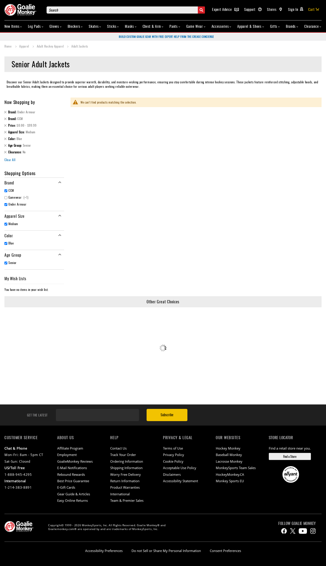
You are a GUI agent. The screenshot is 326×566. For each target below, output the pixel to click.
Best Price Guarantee (73, 481)
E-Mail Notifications (72, 468)
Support (250, 9)
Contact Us (118, 448)
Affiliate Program (70, 448)
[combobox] (126, 10)
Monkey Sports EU (230, 481)
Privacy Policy (173, 454)
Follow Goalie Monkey (297, 523)
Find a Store (290, 456)
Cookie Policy (173, 461)
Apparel (24, 46)
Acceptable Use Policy (179, 468)
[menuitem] (13, 26)
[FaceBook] (284, 531)
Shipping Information (126, 468)
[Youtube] (303, 531)
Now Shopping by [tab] (19, 102)
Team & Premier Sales (126, 500)
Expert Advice (222, 9)
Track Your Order (123, 454)
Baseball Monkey (229, 454)
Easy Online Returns (72, 500)
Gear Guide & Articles (73, 494)
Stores (272, 9)
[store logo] (23, 10)
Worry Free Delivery (125, 474)
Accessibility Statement (180, 481)
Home (8, 46)
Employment (67, 454)
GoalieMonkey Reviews (75, 461)
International (120, 494)
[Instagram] (313, 531)
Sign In (293, 9)
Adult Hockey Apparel (51, 46)
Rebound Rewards (71, 474)
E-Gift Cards (66, 487)
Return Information (124, 481)
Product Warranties (125, 487)
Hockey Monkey (228, 448)
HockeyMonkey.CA (230, 474)
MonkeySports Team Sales (236, 468)
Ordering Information (126, 461)
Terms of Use (173, 448)
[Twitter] (292, 531)
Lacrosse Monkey (229, 461)
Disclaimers (172, 474)
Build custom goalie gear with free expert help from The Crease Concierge (166, 36)
